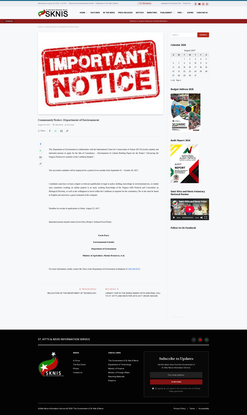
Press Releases (125, 12)
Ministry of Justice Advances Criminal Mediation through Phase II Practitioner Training (150, 21)
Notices (140, 12)
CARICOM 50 (202, 12)
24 (195, 71)
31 (195, 75)
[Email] (40, 157)
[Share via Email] (61, 131)
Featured (95, 12)
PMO (180, 12)
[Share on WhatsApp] (55, 131)
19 (206, 67)
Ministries (152, 12)
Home (82, 12)
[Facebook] (40, 144)
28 (179, 75)
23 (190, 71)
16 (190, 67)
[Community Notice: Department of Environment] (101, 73)
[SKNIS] (53, 12)
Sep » (178, 80)
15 (184, 67)
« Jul (173, 80)
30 (190, 75)
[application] (190, 209)
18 (201, 67)
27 (173, 75)
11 (200, 63)
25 (201, 71)
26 (206, 71)
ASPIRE (190, 12)
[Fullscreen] (205, 217)
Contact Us (187, 3)
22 (184, 71)
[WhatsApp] (40, 150)
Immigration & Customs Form (171, 3)
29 (184, 75)
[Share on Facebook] (49, 131)
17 (195, 67)
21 (179, 71)
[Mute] (201, 217)
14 (179, 67)
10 (195, 63)
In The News (109, 12)
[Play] (174, 217)
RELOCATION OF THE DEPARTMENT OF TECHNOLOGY (71, 293)
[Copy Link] (67, 131)
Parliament (166, 12)
